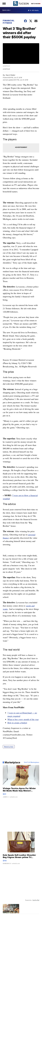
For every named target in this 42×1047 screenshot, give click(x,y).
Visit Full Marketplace (31, 762)
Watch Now (35, 3)
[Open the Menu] (4, 3)
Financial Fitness (8, 21)
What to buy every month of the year (23, 719)
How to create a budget (17, 722)
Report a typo (8, 747)
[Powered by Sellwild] (35, 900)
